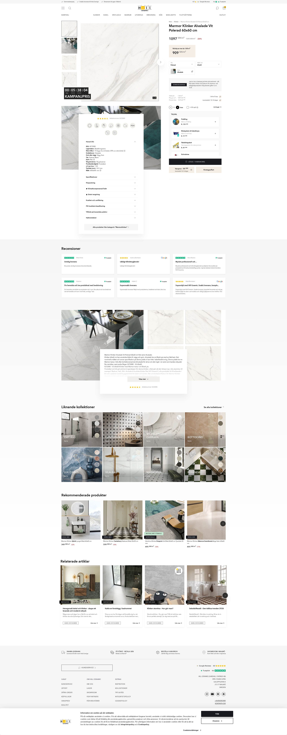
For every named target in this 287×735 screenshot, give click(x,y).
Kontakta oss (220, 703)
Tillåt (217, 714)
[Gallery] (119, 62)
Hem (170, 22)
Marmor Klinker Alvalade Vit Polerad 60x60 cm (195, 22)
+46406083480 (220, 701)
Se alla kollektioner (213, 407)
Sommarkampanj (69, 1)
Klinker (176, 22)
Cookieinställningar (191, 730)
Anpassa (216, 721)
